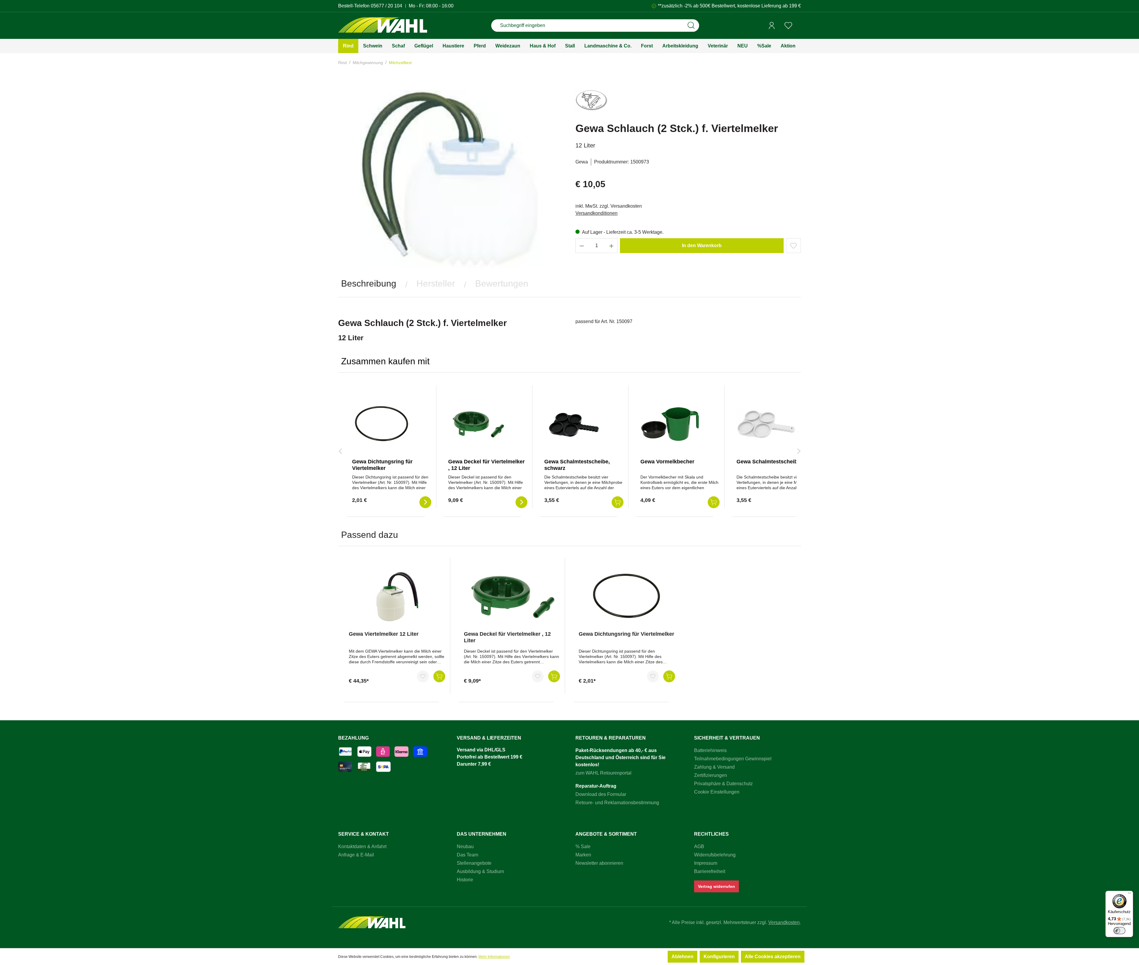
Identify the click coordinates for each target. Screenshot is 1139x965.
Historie (465, 879)
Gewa (581, 161)
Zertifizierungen (710, 775)
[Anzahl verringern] (581, 245)
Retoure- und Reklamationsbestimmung (617, 802)
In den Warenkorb (702, 245)
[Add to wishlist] (793, 245)
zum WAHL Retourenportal (603, 772)
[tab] (368, 284)
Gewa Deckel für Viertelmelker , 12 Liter (507, 637)
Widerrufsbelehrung (715, 854)
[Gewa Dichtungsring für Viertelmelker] (381, 424)
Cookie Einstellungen (716, 791)
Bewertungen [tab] (501, 283)
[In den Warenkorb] (439, 676)
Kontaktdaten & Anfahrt (362, 846)
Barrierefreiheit (709, 871)
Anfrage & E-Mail (356, 854)
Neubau (465, 846)
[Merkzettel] (788, 25)
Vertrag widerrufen (716, 886)
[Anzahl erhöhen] (611, 245)
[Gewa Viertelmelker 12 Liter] (397, 596)
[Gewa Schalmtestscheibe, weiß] (766, 424)
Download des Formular (600, 794)
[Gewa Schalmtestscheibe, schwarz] (574, 424)
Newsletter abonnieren (599, 863)
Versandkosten (784, 922)
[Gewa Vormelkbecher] (670, 424)
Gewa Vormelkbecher (667, 462)
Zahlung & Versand (714, 767)
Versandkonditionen (596, 213)
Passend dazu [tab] (369, 535)
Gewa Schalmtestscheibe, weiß (775, 462)
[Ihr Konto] (771, 25)
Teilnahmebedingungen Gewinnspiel (732, 758)
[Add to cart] (617, 502)
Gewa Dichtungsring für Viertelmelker (626, 634)
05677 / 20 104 (386, 5)
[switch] (1119, 930)
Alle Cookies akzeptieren (773, 956)
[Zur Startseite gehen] (382, 25)
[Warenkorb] (799, 26)
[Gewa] (591, 102)
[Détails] (425, 502)
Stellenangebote (474, 863)
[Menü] (1129, 894)
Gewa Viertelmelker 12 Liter (384, 634)
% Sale (583, 846)
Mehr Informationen (494, 957)
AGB (699, 846)
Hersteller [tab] (435, 283)
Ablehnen (682, 956)
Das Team (467, 854)
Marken (583, 854)
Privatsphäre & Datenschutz (723, 783)
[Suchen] (691, 25)
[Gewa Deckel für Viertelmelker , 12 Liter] (478, 424)
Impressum (705, 863)
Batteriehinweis (710, 750)
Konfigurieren (719, 956)
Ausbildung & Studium (480, 871)
